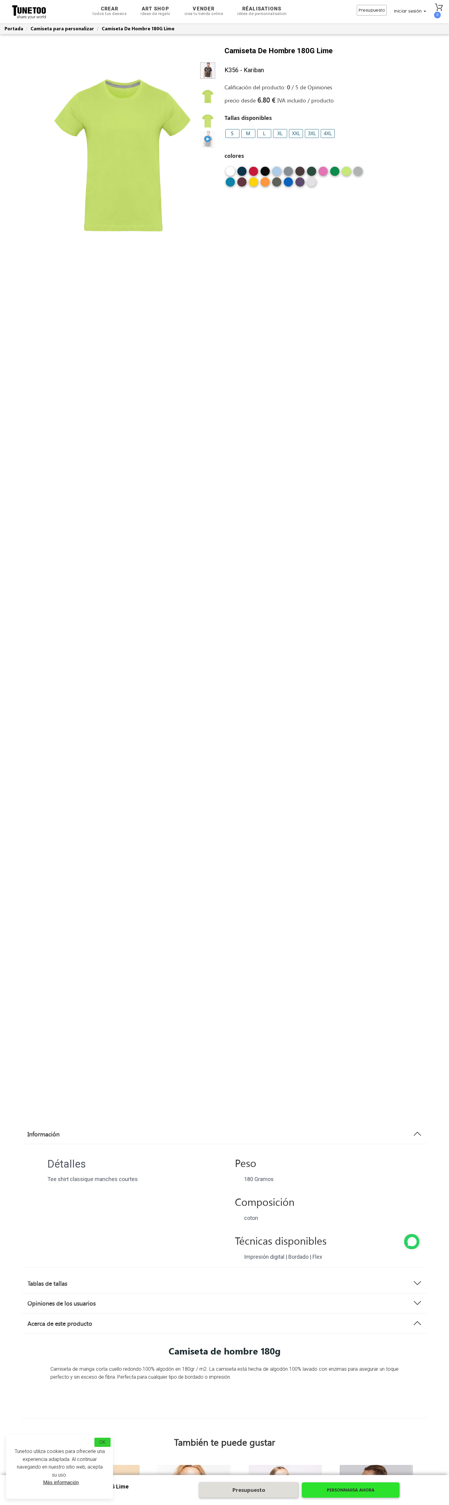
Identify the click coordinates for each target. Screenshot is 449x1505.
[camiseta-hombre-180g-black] (265, 174)
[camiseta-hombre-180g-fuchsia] (323, 174)
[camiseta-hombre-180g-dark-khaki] (277, 184)
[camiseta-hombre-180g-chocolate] (300, 174)
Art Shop (155, 11)
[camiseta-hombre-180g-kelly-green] (335, 174)
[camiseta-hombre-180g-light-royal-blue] (288, 184)
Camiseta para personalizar (62, 28)
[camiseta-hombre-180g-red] (253, 174)
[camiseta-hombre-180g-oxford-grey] (358, 174)
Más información (61, 1482)
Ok (102, 1442)
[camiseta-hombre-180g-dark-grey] (288, 174)
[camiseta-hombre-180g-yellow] (253, 184)
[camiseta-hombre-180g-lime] (346, 174)
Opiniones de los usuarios (61, 1303)
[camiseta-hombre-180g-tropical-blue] (230, 184)
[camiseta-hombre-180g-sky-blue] (277, 174)
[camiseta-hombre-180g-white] (230, 174)
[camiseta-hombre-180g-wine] (242, 184)
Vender (203, 11)
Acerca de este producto (59, 1323)
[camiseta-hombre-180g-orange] (265, 184)
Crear (109, 11)
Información (43, 1134)
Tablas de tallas (47, 1283)
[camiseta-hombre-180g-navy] (242, 174)
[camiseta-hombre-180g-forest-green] (311, 174)
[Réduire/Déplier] (411, 1241)
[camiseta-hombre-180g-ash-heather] (311, 184)
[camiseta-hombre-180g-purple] (300, 184)
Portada (14, 28)
